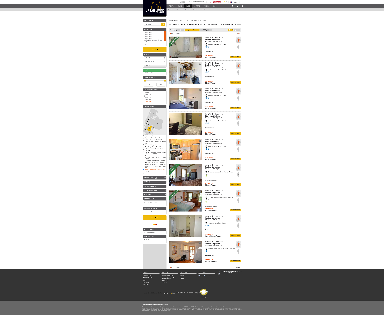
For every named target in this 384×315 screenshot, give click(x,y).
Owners (206, 6)
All (145, 174)
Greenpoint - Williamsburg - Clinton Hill (155, 160)
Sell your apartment (166, 278)
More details (235, 56)
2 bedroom (148, 97)
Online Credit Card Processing (204, 297)
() (226, 2)
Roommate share (147, 279)
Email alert (188, 9)
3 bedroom (148, 99)
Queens (147, 171)
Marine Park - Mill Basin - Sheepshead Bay (155, 167)
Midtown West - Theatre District (153, 140)
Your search (180, 9)
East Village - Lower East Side (153, 147)
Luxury (147, 239)
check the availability (211, 180)
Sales (180, 6)
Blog (214, 6)
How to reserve (197, 9)
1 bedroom (148, 94)
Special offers (149, 72)
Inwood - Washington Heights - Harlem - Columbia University (155, 152)
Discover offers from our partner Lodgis (230, 272)
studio (147, 92)
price (177, 30)
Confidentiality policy (163, 293)
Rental (171, 6)
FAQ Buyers (146, 284)
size (182, 30)
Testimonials (206, 9)
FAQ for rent (165, 280)
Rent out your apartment (167, 275)
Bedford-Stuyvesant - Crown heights (154, 169)
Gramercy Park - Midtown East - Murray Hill (155, 142)
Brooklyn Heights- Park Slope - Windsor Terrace (155, 158)
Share (188, 6)
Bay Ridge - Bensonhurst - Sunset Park (155, 164)
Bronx (146, 155)
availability (204, 30)
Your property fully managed (168, 277)
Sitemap (182, 278)
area (210, 30)
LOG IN (182, 2)
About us (197, 6)
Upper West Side (149, 136)
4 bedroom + (148, 101)
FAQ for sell (164, 282)
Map (238, 30)
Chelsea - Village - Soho (151, 145)
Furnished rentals (150, 241)
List (232, 30)
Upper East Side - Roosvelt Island (154, 138)
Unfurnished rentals (147, 277)
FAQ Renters (146, 282)
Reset (146, 44)
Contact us (182, 277)
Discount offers (172, 9)
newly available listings (192, 30)
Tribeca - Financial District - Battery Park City (154, 149)
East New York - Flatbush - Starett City (155, 162)
